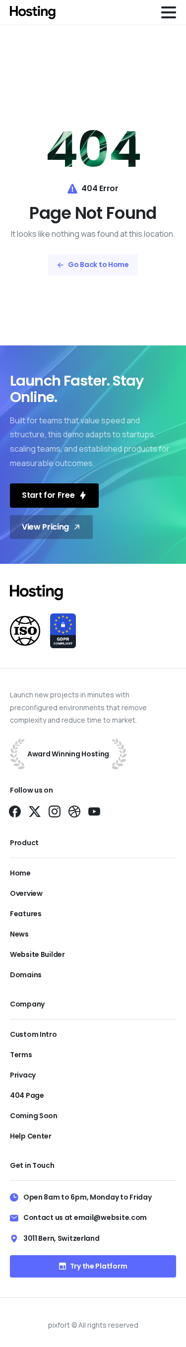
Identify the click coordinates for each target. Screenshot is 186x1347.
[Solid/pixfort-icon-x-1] (35, 811)
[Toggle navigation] (169, 12)
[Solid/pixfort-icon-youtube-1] (94, 811)
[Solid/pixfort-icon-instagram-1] (54, 811)
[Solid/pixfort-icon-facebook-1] (15, 811)
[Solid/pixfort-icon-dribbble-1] (74, 811)
